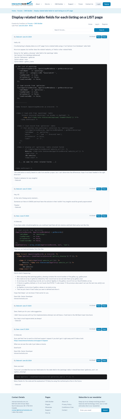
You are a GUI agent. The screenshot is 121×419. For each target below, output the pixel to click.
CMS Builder (59, 4)
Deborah (19, 37)
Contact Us (89, 4)
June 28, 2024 (23, 25)
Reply (99, 37)
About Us (65, 401)
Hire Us (47, 4)
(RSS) (31, 25)
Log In (97, 24)
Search (101, 30)
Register (105, 24)
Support (70, 4)
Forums (19, 11)
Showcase (48, 407)
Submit (105, 410)
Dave (17, 216)
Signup (106, 4)
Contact (64, 410)
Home (14, 11)
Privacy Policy (66, 404)
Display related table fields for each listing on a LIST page (53, 11)
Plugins (47, 404)
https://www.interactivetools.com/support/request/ (31, 340)
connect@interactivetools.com (22, 410)
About (38, 4)
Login (99, 4)
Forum (81, 4)
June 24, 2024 (27, 37)
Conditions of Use (68, 407)
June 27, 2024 (27, 189)
